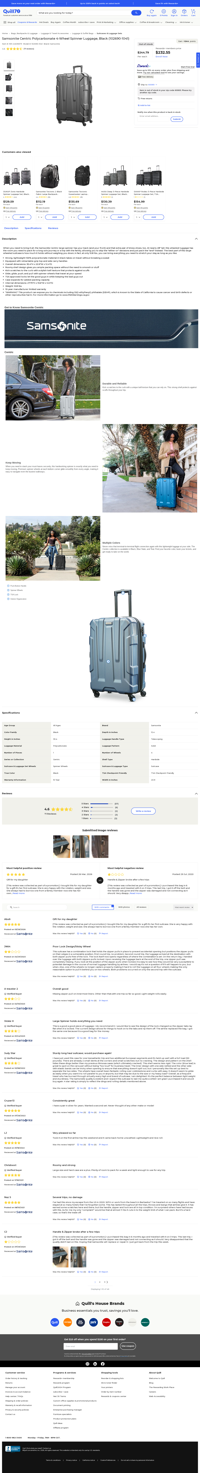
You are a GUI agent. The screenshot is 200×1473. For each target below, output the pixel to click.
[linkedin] (95, 1364)
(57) (117, 803)
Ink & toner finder (109, 1383)
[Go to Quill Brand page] (54, 1323)
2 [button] (99, 1282)
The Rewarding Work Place (161, 1387)
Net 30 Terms (59, 1396)
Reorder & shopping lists (112, 1378)
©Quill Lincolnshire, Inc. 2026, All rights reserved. (40, 1450)
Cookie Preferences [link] (107, 1460)
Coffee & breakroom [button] (149, 22)
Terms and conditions (87, 1354)
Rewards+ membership (63, 1378)
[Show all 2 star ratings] (101, 814)
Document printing (61, 1405)
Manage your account (15, 1387)
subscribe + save (86, 22)
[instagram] (87, 1364)
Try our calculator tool (154, 72)
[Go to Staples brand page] (106, 1323)
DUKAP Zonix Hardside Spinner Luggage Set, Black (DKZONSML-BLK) (16, 192)
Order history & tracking (16, 1378)
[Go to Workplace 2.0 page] (145, 1323)
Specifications (33, 228)
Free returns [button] (146, 98)
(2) (116, 811)
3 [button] (104, 1282)
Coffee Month (69, 22)
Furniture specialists (62, 1414)
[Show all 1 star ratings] (101, 818)
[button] (136, 13)
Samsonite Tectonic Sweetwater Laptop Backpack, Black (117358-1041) (82, 192)
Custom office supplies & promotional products (75, 1401)
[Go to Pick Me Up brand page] (80, 1323)
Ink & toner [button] (185, 22)
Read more (19, 893)
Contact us (10, 1414)
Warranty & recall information (18, 1405)
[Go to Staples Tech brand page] (119, 1323)
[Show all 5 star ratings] (101, 803)
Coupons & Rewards (27, 22)
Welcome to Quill (157, 1378)
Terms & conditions (53, 1460)
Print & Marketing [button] (105, 22)
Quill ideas (57, 1423)
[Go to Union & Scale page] (132, 1323)
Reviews (53, 228)
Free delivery (147, 77)
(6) (116, 807)
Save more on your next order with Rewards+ (33, 3)
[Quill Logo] (11, 11)
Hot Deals (44, 22)
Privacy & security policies (17, 1410)
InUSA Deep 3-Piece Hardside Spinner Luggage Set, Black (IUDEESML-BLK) (115, 192)
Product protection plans (64, 1419)
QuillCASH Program (62, 1387)
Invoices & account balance (17, 1392)
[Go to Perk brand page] (93, 1323)
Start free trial (188, 67)
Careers (152, 1392)
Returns (9, 1383)
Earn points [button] (187, 41)
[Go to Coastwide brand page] (67, 1323)
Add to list (145, 105)
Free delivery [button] (11, 211)
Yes (81, 933)
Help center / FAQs (14, 1396)
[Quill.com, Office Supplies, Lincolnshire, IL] (12, 1449)
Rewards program (61, 1383)
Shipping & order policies (16, 1401)
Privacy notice (71, 1460)
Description (11, 228)
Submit (177, 119)
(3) (116, 814)
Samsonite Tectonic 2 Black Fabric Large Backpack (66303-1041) (49, 192)
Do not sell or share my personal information (137, 1460)
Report (104, 933)
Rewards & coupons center (113, 1396)
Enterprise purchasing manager (67, 1410)
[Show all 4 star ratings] (102, 807)
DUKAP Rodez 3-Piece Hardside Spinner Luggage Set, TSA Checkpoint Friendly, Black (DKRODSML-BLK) (149, 192)
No (92, 933)
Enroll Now (161, 56)
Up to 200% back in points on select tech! (100, 3)
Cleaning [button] (169, 22)
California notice (88, 1460)
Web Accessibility (157, 1396)
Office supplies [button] (126, 22)
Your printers (107, 1387)
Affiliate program (61, 1428)
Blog (151, 1383)
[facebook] (103, 1364)
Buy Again (56, 22)
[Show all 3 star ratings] (101, 811)
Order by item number (111, 1392)
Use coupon (128, 1346)
